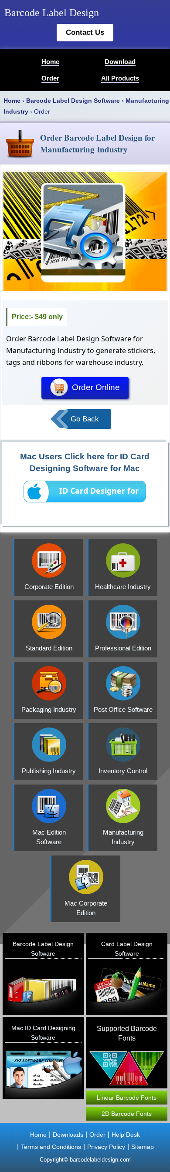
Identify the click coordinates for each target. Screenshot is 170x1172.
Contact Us (85, 32)
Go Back (85, 419)
